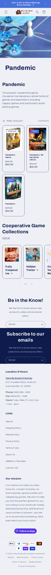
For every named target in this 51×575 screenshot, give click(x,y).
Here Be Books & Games (23, 553)
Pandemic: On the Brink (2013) (36, 157)
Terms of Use (12, 448)
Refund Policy (12, 435)
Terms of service (19, 562)
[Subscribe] (42, 324)
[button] (6, 12)
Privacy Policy (13, 441)
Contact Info (12, 468)
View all (6, 238)
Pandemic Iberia (10, 156)
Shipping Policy (13, 428)
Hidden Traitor (31, 268)
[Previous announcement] (5, 4)
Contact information (27, 566)
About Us (10, 455)
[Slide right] (32, 284)
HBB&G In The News (16, 461)
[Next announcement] (45, 4)
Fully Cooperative (11, 270)
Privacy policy (37, 557)
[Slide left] (19, 284)
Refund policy (23, 557)
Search (9, 421)
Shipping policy (35, 562)
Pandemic (10, 204)
